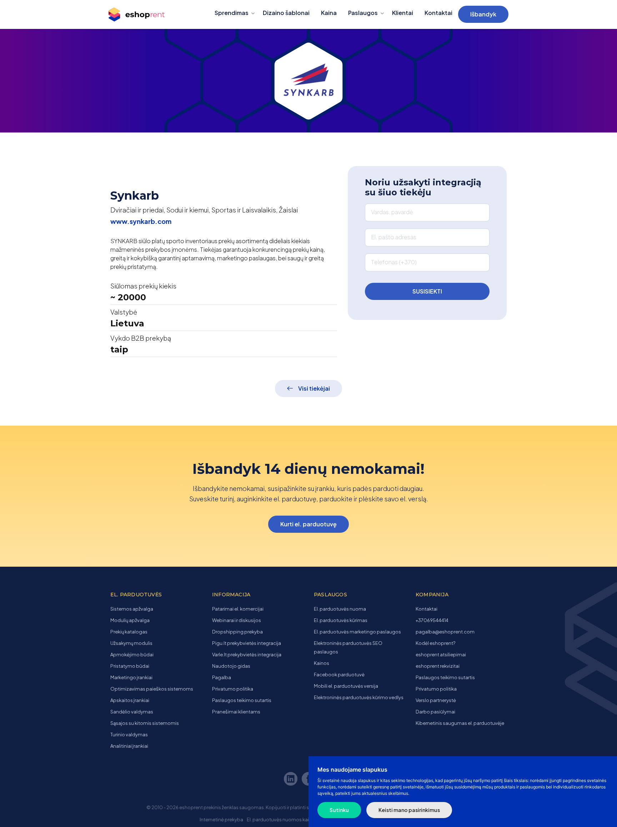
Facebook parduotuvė (339, 674)
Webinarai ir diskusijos (236, 620)
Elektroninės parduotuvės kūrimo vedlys (358, 697)
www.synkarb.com (140, 221)
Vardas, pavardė (392, 212)
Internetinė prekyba (221, 819)
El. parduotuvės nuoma (340, 609)
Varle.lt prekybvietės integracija (246, 654)
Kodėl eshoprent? (435, 643)
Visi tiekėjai (314, 388)
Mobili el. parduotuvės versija (346, 686)
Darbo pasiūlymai (435, 712)
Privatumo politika (232, 689)
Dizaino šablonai (286, 12)
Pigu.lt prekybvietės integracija (246, 643)
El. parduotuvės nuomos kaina (281, 819)
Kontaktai (438, 12)
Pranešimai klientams (236, 712)
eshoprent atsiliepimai (441, 654)
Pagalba (221, 677)
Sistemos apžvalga (131, 609)
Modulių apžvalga (130, 620)
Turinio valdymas (129, 734)
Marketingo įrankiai (131, 677)
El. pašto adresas (393, 237)
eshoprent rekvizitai (438, 666)
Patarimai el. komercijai (238, 609)
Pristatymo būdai (129, 666)
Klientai (402, 12)
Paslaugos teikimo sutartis (241, 700)
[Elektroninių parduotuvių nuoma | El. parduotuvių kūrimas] (144, 14)
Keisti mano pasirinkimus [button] (409, 810)
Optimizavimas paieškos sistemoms (151, 689)
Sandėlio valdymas (131, 712)
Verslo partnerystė (436, 700)
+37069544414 (432, 620)
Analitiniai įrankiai (129, 746)
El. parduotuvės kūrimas (340, 620)
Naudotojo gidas (231, 666)
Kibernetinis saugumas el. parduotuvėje (460, 723)
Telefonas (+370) (394, 262)
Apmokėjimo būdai (132, 654)
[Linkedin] (292, 780)
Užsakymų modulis (131, 643)
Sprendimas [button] (232, 12)
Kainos (321, 663)
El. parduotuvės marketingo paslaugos (357, 632)
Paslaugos (363, 12)
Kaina (329, 12)
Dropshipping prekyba (237, 632)
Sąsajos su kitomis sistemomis (144, 723)
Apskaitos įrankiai (129, 700)
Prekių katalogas (128, 632)
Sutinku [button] (339, 810)
